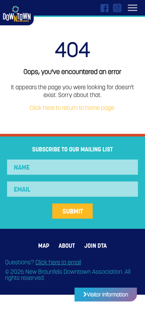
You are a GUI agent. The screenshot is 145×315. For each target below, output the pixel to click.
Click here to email (58, 262)
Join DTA (95, 246)
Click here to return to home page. (72, 108)
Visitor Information (107, 294)
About (67, 246)
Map (43, 246)
